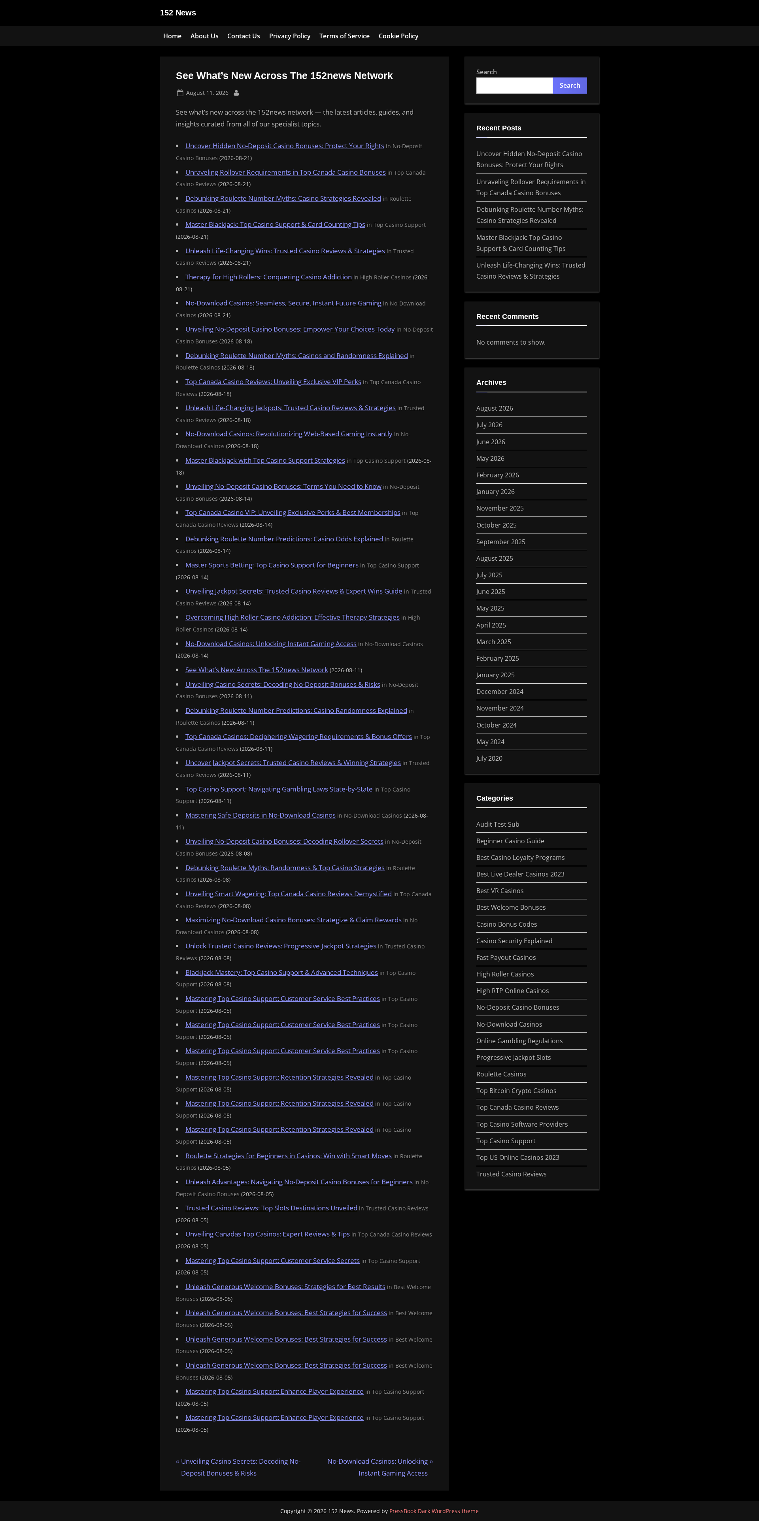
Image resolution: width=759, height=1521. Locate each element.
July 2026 (489, 424)
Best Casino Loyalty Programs (520, 857)
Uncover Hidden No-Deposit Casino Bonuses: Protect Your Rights (284, 145)
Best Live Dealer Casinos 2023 (520, 874)
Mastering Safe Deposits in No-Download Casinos (260, 815)
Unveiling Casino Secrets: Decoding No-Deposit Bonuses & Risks (282, 684)
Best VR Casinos (500, 890)
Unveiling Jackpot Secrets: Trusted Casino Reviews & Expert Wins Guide (293, 591)
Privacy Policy (290, 36)
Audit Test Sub (497, 824)
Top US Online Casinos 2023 (517, 1157)
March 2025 (493, 641)
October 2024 (496, 725)
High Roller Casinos (505, 974)
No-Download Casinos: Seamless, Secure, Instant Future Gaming (283, 302)
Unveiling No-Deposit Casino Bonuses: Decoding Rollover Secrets (284, 841)
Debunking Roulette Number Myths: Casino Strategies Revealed (283, 198)
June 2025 (490, 591)
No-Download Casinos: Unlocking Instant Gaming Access (271, 643)
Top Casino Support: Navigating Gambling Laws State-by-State (279, 788)
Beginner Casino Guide (510, 841)
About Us (205, 36)
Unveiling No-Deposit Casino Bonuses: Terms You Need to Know (283, 486)
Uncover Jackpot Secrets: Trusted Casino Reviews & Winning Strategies (293, 762)
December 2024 (499, 691)
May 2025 (490, 608)
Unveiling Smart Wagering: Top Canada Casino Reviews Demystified (288, 893)
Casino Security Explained (514, 941)
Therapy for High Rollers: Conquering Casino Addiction (268, 276)
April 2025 (491, 625)
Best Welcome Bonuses (511, 907)
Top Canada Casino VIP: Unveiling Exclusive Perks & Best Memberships (292, 512)
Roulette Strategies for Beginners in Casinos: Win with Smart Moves (288, 1155)
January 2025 (495, 675)
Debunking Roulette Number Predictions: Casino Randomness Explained (296, 710)
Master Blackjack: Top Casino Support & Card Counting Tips (275, 224)
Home (172, 36)
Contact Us (243, 36)
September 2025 (500, 541)
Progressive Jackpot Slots (513, 1057)
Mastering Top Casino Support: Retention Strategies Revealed (279, 1077)
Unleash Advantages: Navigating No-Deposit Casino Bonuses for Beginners (299, 1181)
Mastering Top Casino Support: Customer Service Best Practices (282, 998)
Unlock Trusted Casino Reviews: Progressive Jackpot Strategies (280, 945)
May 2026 (490, 458)
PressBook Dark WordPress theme (434, 1511)
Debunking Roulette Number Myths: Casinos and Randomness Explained (296, 355)
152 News (178, 12)
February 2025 (497, 658)
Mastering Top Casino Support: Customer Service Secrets (272, 1260)
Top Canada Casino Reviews (517, 1107)
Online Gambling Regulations (519, 1041)
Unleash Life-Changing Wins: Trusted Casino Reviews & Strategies (285, 250)
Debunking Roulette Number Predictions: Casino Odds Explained (284, 538)
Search (486, 72)
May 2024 (490, 741)
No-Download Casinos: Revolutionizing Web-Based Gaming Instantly (289, 433)
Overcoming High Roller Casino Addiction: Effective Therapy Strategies (292, 617)
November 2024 (500, 708)
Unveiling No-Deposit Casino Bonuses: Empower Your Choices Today (290, 329)
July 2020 (489, 758)
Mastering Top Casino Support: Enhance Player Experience (274, 1391)
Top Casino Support (506, 1141)
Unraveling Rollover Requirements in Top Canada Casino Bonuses (285, 172)
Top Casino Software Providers (522, 1124)
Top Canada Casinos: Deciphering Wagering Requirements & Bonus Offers (298, 736)
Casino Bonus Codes (506, 924)
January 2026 (495, 491)
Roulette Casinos (501, 1074)
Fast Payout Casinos (506, 957)
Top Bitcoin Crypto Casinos (516, 1090)
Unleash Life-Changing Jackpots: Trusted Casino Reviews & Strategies (290, 407)
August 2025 (494, 558)
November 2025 (500, 508)
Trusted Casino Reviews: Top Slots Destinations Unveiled (271, 1207)
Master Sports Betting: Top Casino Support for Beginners (272, 564)
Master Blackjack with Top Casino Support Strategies (265, 460)
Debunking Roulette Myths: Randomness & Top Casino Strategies (285, 867)
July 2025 (489, 575)
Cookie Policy (399, 36)
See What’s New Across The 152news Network (256, 669)
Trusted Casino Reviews (511, 1174)
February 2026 (497, 475)
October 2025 (496, 525)
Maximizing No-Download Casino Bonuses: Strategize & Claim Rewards (293, 919)
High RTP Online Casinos (512, 990)
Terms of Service (344, 36)
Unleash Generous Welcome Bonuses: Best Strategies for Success (286, 1312)
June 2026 (490, 441)
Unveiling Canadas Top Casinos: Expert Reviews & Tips (267, 1233)
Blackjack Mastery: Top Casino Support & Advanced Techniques (281, 972)
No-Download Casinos (509, 1024)
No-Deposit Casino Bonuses (517, 1007)
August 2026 (494, 408)
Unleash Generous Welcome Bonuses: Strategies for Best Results (285, 1286)
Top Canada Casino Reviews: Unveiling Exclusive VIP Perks (273, 381)
